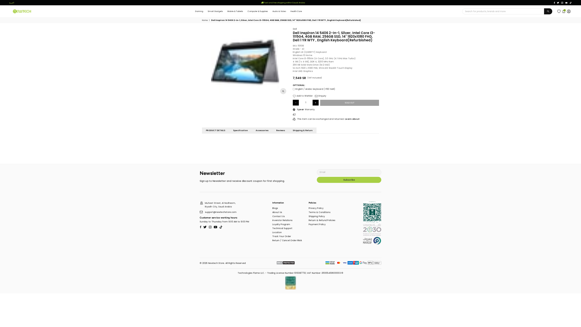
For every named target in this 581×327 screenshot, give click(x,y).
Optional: (299, 85)
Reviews (280, 130)
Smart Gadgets (215, 11)
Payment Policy (317, 224)
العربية (11, 2)
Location (277, 232)
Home (205, 20)
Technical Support (282, 228)
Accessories (262, 130)
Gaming (199, 11)
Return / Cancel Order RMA (287, 240)
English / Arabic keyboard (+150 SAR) (315, 89)
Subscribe (349, 179)
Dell (295, 29)
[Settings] (569, 11)
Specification (240, 130)
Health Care (296, 11)
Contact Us (278, 216)
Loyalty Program (281, 224)
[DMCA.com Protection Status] (285, 263)
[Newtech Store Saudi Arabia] (372, 221)
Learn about (352, 119)
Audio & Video (279, 11)
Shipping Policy (317, 216)
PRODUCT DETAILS (215, 130)
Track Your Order (281, 236)
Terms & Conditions (319, 212)
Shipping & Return (303, 130)
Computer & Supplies (258, 11)
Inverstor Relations (282, 220)
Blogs (275, 208)
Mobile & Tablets (235, 11)
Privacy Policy (316, 208)
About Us (277, 212)
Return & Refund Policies (322, 220)
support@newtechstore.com (221, 212)
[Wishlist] (559, 11)
